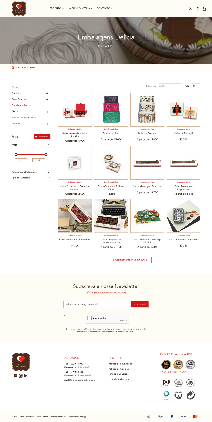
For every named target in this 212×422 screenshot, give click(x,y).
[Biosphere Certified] (166, 395)
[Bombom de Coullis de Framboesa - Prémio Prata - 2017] (190, 365)
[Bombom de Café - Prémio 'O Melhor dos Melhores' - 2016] (166, 365)
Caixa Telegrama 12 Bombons (74, 239)
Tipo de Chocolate (21, 178)
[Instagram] (20, 375)
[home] (13, 66)
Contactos (71, 357)
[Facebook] (15, 375)
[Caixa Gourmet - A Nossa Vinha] (111, 163)
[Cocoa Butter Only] (178, 383)
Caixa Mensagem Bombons (147, 186)
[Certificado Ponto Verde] (190, 395)
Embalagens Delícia (74, 129)
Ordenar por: (151, 86)
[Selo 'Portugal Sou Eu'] (166, 383)
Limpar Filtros (43, 136)
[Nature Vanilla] (190, 383)
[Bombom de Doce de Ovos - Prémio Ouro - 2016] (178, 365)
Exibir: (187, 86)
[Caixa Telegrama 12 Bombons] (75, 216)
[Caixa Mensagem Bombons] (147, 163)
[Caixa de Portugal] (183, 109)
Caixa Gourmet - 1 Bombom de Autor (75, 188)
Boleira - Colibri (111, 133)
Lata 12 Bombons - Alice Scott (183, 239)
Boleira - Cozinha (147, 133)
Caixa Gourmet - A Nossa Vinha (111, 188)
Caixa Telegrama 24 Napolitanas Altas (111, 241)
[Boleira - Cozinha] (147, 109)
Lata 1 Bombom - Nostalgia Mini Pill (147, 241)
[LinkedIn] (25, 375)
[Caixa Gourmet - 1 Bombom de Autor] (75, 163)
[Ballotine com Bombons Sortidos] (75, 109)
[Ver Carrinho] (204, 8)
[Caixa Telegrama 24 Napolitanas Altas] (111, 216)
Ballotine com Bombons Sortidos (74, 135)
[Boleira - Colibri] (111, 109)
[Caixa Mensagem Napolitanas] (183, 163)
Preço (14, 144)
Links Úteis (115, 357)
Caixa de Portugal (183, 133)
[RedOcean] (84, 417)
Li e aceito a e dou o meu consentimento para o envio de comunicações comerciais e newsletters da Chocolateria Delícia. (108, 330)
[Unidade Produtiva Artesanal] (178, 395)
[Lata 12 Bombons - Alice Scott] (183, 216)
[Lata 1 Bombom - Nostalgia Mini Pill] (147, 216)
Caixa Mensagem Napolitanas (183, 188)
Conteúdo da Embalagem (24, 172)
